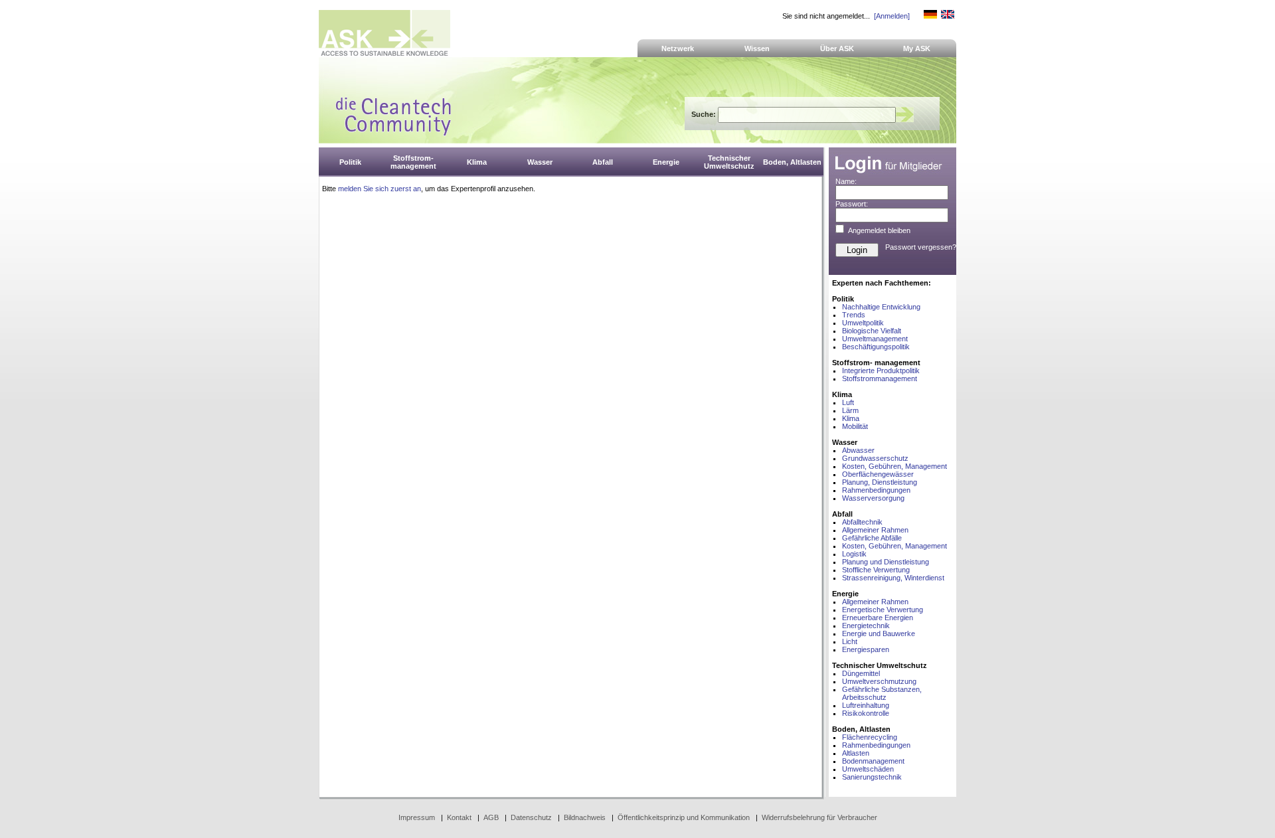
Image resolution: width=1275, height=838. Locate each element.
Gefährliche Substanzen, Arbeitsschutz (882, 693)
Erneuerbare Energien (877, 618)
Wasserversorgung (873, 498)
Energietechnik (866, 625)
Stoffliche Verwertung (876, 570)
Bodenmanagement (873, 761)
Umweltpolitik (863, 323)
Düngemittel (861, 673)
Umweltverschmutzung (879, 681)
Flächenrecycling (869, 737)
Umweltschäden (868, 769)
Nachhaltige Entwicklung (881, 307)
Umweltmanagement (875, 339)
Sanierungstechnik (872, 777)
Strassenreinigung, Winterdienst (893, 578)
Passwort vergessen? (920, 247)
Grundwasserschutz (875, 458)
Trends (853, 315)
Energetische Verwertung (882, 610)
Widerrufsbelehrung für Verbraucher (819, 817)
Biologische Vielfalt (871, 331)
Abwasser (858, 450)
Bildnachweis (585, 817)
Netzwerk (677, 48)
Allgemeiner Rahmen (875, 530)
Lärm (850, 410)
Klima (850, 418)
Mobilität (855, 426)
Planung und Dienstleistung (885, 562)
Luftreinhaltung (865, 705)
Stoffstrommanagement (879, 378)
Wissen (757, 48)
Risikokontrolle (865, 713)
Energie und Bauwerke (878, 633)
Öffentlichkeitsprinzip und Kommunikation (684, 817)
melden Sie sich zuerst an (379, 189)
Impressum (416, 817)
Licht (849, 641)
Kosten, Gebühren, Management (894, 466)
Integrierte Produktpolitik (881, 371)
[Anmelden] (892, 16)
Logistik (854, 554)
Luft (848, 402)
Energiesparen (865, 649)
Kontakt (459, 817)
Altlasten (855, 753)
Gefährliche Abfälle (872, 538)
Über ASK (837, 48)
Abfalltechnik (862, 522)
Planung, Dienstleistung (879, 482)
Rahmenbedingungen (876, 490)
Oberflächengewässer (878, 474)
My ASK (916, 48)
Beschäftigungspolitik (876, 347)
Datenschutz (531, 817)
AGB (491, 817)
